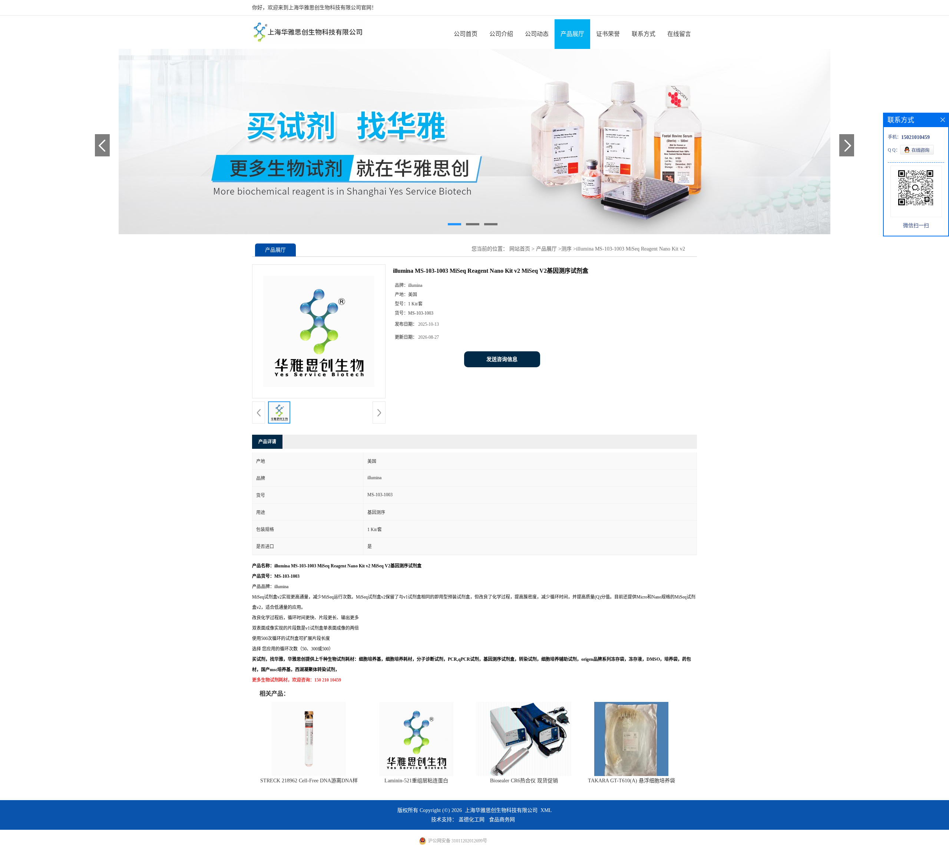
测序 (566, 249)
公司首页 (465, 34)
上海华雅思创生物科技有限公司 (501, 810)
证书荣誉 (608, 34)
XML (546, 810)
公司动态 (537, 34)
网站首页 (519, 249)
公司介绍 (501, 34)
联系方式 (643, 34)
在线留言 (679, 34)
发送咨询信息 (502, 359)
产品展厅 (572, 34)
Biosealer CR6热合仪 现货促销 (524, 780)
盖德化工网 (472, 819)
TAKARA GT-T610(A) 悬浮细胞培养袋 (631, 780)
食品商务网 (502, 819)
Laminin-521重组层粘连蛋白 (416, 780)
